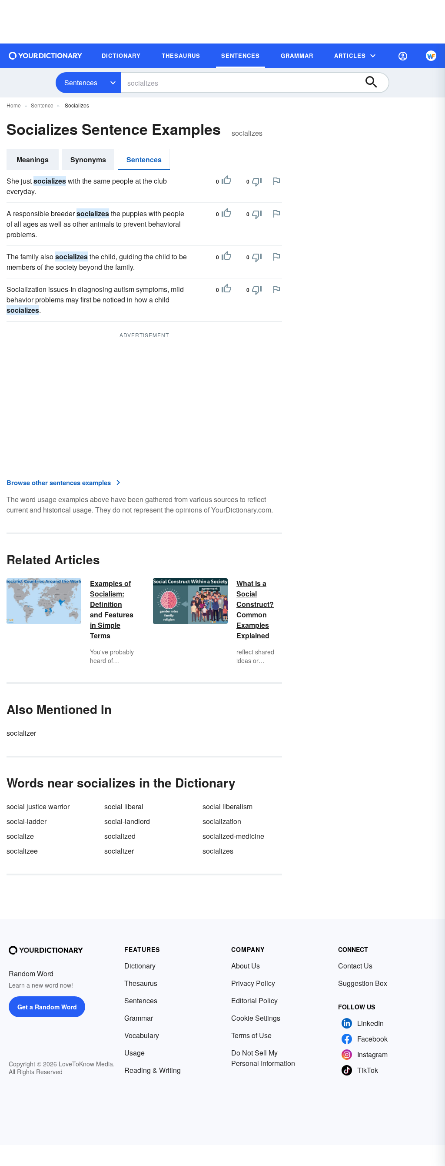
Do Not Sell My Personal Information (263, 1058)
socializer (21, 733)
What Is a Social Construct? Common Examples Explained (255, 609)
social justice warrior (38, 806)
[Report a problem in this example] (276, 181)
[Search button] (375, 82)
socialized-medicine (233, 836)
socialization (222, 821)
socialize (20, 836)
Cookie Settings (255, 1018)
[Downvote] (257, 181)
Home (14, 105)
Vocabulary (141, 1035)
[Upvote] (226, 181)
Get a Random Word (47, 1006)
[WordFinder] (431, 55)
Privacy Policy (253, 983)
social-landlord (127, 821)
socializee (22, 851)
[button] (403, 56)
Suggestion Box (362, 983)
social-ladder (26, 821)
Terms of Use (251, 1035)
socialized (120, 836)
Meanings (33, 159)
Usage (134, 1053)
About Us (245, 966)
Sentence (42, 105)
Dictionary (140, 966)
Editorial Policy (254, 1000)
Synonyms (88, 159)
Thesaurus (140, 983)
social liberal (123, 806)
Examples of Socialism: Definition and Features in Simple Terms (111, 609)
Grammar (138, 1018)
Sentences (80, 82)
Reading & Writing (152, 1070)
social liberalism (227, 806)
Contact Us (355, 966)
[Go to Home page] (46, 56)
